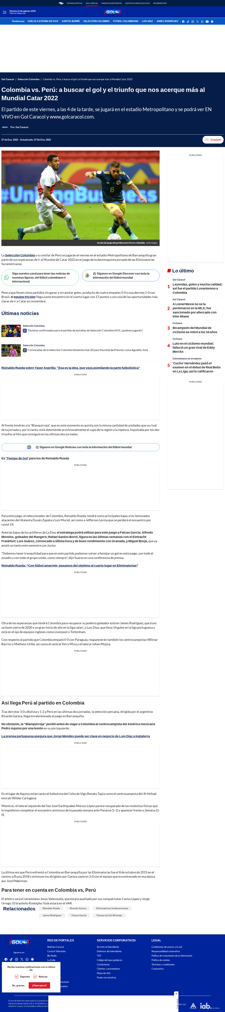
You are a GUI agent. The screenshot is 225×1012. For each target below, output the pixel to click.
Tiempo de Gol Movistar (109, 915)
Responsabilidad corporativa (166, 951)
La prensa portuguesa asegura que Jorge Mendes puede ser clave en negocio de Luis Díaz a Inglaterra (75, 736)
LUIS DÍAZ (147, 21)
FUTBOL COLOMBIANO (125, 21)
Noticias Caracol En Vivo (137, 3)
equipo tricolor (25, 297)
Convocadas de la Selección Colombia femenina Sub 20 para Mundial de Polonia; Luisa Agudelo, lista (88, 349)
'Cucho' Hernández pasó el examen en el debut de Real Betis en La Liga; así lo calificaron (197, 367)
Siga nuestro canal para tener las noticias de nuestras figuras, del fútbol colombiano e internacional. (41, 277)
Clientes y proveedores (108, 969)
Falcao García (79, 915)
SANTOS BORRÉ (71, 21)
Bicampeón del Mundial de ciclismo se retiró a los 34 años (195, 330)
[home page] (61, 3)
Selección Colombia (28, 79)
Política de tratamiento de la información (172, 956)
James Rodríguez (52, 915)
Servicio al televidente (108, 947)
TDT (99, 956)
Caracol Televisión (56, 951)
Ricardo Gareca (78, 908)
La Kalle (51, 960)
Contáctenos (103, 964)
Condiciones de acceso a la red (167, 947)
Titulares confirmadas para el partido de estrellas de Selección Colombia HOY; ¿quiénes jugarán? (85, 330)
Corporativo (158, 969)
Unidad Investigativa (111, 3)
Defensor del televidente (109, 951)
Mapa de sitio (103, 973)
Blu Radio (52, 956)
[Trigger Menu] (4, 12)
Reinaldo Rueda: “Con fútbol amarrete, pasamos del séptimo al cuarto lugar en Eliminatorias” (69, 565)
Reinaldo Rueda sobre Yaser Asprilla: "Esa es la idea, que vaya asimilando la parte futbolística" (70, 368)
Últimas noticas (74, 3)
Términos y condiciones (163, 964)
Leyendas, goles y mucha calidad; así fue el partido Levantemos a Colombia (197, 288)
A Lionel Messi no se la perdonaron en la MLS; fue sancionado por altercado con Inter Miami (195, 310)
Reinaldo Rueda (51, 908)
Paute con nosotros (106, 977)
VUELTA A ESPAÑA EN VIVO (43, 21)
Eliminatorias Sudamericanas (112, 908)
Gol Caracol (92, 3)
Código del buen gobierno (109, 960)
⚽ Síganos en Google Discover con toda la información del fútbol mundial (121, 275)
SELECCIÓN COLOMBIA (96, 21)
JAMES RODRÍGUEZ (167, 21)
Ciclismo (177, 323)
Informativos (159, 3)
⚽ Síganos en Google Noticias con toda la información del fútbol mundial (84, 447)
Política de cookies (161, 960)
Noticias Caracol (55, 947)
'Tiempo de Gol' (17, 458)
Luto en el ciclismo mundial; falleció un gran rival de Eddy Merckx (194, 347)
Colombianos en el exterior (187, 358)
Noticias (43, 976)
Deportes (25, 976)
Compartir (215, 139)
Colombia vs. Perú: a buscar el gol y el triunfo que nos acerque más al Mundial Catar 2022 (88, 79)
